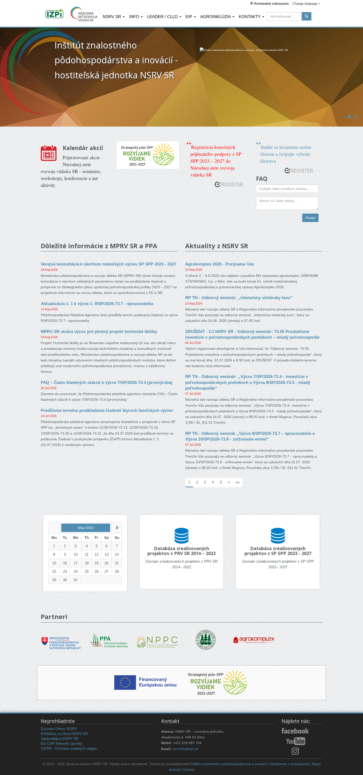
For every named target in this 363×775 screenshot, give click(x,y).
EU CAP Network (55, 743)
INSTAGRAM (296, 751)
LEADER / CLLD (163, 16)
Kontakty (250, 16)
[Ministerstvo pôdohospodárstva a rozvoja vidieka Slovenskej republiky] (61, 640)
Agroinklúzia (216, 16)
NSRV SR (112, 16)
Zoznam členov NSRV (59, 729)
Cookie (188, 770)
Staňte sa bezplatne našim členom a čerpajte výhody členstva (285, 154)
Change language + (306, 3)
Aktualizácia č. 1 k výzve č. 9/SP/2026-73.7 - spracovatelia (97, 303)
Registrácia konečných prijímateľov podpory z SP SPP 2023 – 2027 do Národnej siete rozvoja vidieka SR (215, 161)
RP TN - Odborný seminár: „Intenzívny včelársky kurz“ (239, 297)
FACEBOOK (296, 731)
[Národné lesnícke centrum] (206, 639)
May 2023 (86, 528)
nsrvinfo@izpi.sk (185, 749)
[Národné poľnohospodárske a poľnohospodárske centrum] (157, 638)
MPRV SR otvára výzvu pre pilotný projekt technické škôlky (99, 331)
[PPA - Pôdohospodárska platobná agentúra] (109, 640)
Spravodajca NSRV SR (60, 738)
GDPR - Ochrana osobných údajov (69, 748)
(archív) (76, 743)
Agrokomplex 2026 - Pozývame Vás (219, 264)
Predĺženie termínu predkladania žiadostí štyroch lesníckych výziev (107, 410)
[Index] (55, 14)
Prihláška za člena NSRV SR (64, 733)
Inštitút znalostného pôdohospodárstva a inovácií (229, 764)
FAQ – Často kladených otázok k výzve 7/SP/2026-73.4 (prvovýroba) (106, 382)
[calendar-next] (117, 528)
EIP (189, 16)
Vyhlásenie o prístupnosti (289, 764)
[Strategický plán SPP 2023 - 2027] (148, 155)
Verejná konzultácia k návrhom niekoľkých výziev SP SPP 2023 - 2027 (108, 264)
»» (238, 482)
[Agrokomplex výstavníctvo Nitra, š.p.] (253, 636)
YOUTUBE (296, 741)
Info (134, 16)
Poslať (310, 218)
